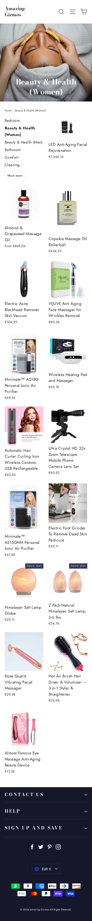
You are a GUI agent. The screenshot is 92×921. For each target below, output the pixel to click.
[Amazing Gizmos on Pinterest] (49, 846)
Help (13, 811)
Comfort (11, 157)
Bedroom (12, 120)
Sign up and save (34, 827)
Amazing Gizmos (15, 11)
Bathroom (13, 149)
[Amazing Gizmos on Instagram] (58, 846)
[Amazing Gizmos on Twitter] (40, 846)
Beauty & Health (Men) (24, 142)
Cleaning (12, 165)
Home (8, 110)
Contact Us (24, 794)
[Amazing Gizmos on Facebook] (32, 846)
